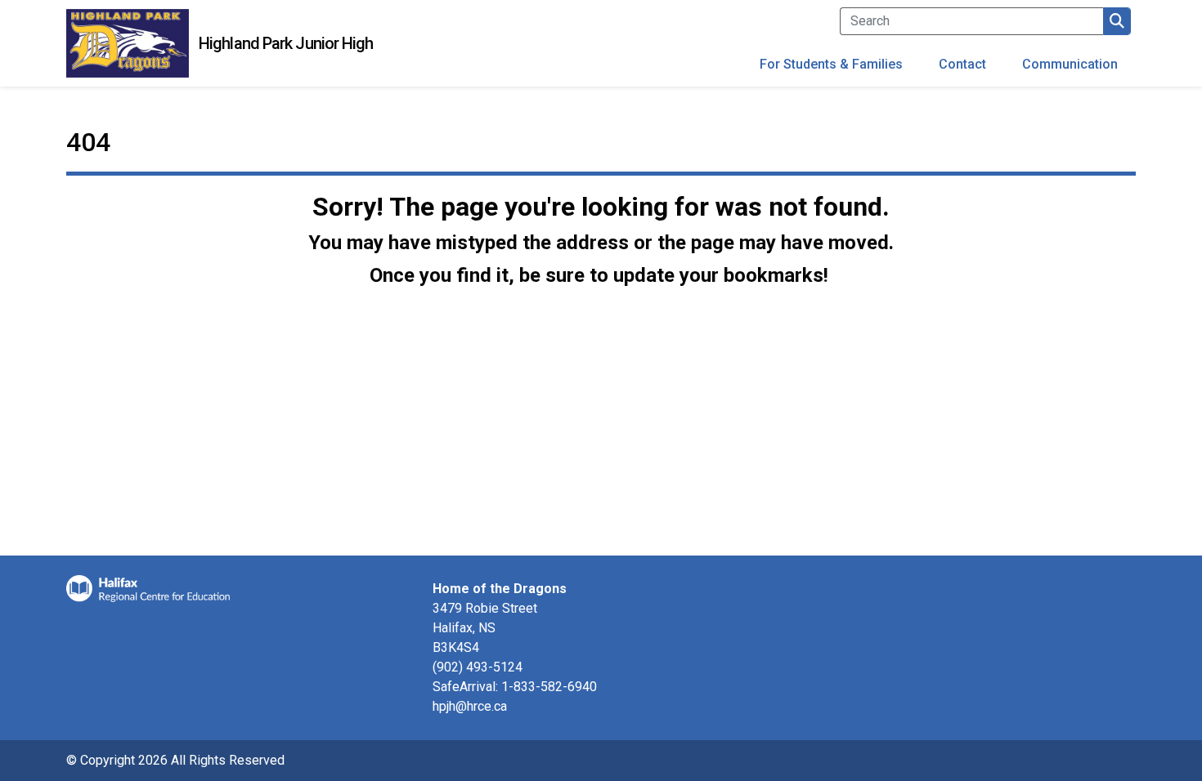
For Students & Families (831, 64)
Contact (962, 64)
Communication (1070, 64)
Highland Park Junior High (286, 43)
